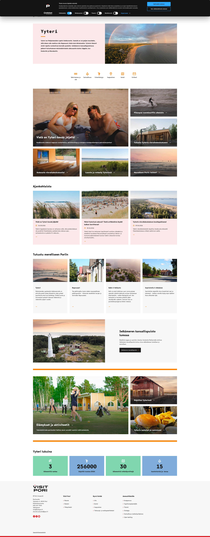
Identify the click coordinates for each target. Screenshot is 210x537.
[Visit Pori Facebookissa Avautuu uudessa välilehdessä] (34, 516)
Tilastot (126, 507)
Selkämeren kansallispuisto (129, 350)
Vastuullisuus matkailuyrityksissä (133, 514)
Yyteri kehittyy (128, 517)
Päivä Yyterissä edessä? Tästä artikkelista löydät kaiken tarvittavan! (103, 223)
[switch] (86, 13)
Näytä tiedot (124, 13)
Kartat (96, 504)
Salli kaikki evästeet (158, 4)
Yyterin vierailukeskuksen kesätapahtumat (150, 222)
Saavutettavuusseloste (39, 532)
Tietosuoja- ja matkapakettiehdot (104, 510)
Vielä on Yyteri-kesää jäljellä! (47, 222)
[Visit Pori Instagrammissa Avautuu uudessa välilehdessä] (37, 516)
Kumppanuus (127, 500)
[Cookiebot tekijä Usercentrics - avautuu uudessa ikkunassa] (48, 13)
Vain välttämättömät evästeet (159, 9)
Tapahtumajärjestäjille (130, 504)
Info (95, 500)
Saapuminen (97, 507)
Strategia (126, 510)
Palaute (66, 500)
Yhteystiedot (68, 507)
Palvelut (66, 504)
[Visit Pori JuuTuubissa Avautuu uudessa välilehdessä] (39, 516)
